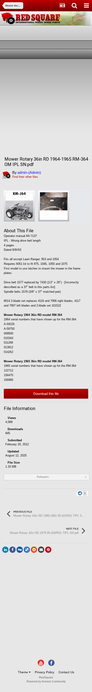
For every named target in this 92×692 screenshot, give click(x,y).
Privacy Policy (44, 672)
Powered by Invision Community (46, 681)
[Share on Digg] (20, 550)
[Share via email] (41, 550)
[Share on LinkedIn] (5, 550)
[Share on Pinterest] (48, 550)
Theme (23, 672)
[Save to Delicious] (27, 550)
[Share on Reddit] (34, 550)
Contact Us (66, 672)
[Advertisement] (46, 107)
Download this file (46, 394)
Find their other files (25, 176)
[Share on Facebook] (12, 550)
